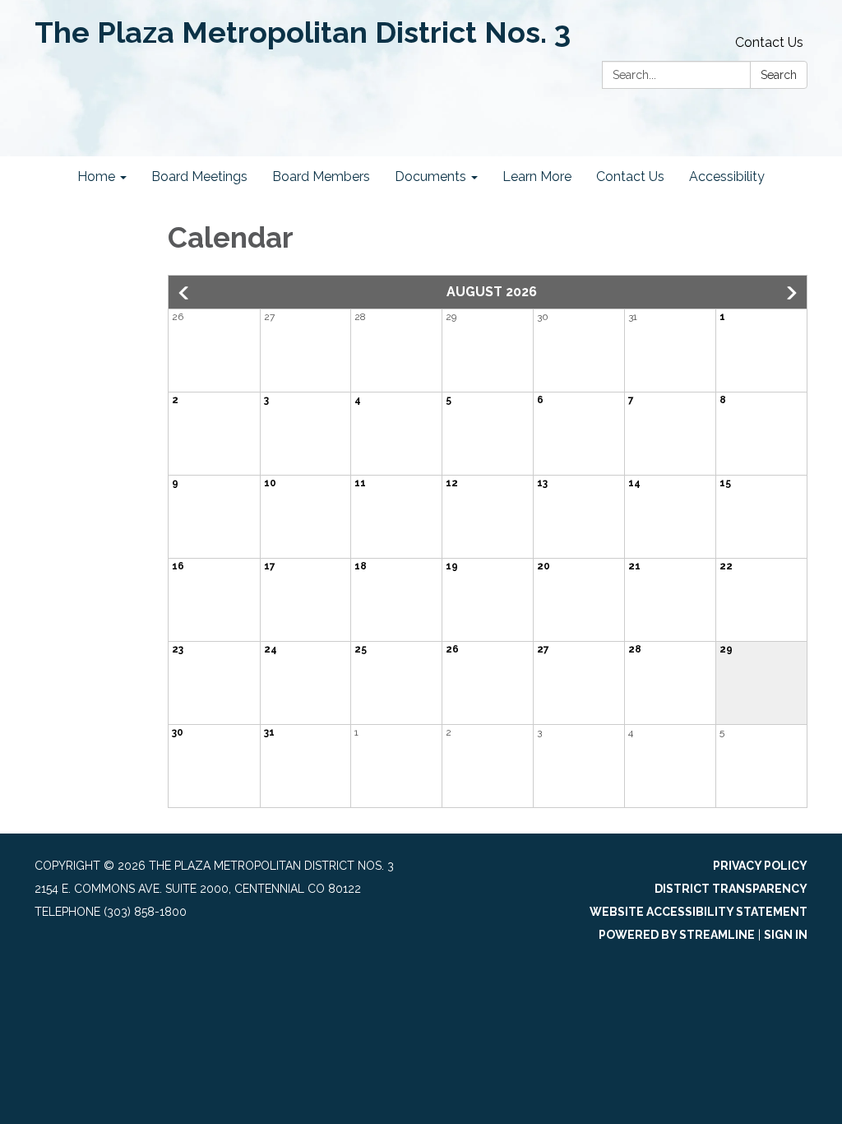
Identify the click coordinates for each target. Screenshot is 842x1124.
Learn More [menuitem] (536, 176)
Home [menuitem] (96, 176)
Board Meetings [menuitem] (199, 176)
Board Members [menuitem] (321, 176)
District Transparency (731, 888)
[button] (185, 292)
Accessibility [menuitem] (727, 176)
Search (779, 74)
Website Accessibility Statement (698, 911)
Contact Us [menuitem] (630, 176)
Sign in (785, 934)
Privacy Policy (760, 865)
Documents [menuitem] (430, 176)
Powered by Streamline (677, 934)
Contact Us (769, 42)
